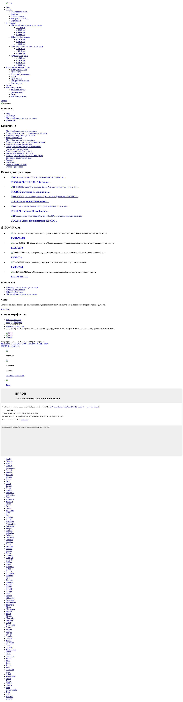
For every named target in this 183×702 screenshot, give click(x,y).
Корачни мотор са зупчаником (19, 144)
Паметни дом (16, 83)
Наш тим (15, 14)
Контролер (10, 162)
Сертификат (16, 21)
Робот (13, 76)
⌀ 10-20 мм (20, 58)
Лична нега (16, 72)
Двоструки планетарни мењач (18, 158)
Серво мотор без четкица (16, 165)
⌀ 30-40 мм (20, 32)
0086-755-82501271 (14, 322)
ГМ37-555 (16, 257)
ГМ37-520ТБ (18, 238)
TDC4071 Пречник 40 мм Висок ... (29, 211)
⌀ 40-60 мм (20, 35)
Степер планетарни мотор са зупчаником (23, 147)
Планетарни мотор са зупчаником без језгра (24, 156)
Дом (8, 7)
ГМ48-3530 (17, 267)
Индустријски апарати (20, 74)
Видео (8, 85)
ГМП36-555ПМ (19, 276)
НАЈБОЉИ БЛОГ (19, 344)
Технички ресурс (18, 90)
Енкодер (9, 160)
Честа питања (17, 92)
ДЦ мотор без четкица (20, 37)
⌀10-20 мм (20, 28)
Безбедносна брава (19, 69)
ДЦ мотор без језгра (19, 56)
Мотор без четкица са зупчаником (20, 140)
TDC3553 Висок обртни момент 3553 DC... (34, 220)
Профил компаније (19, 12)
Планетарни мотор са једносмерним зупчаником (26, 133)
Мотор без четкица (14, 138)
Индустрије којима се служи (18, 67)
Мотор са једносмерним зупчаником (26, 25)
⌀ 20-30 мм (20, 30)
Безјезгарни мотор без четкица (19, 151)
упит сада (5, 309)
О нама (9, 9)
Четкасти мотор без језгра (17, 149)
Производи (10, 23)
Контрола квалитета (19, 18)
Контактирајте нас (14, 87)
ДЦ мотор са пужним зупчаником (20, 135)
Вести (13, 94)
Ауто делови (16, 78)
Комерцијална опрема (20, 81)
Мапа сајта (5, 344)
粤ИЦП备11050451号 (10, 346)
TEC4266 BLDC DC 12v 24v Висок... (30, 182)
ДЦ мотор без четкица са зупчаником (27, 46)
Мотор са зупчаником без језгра (19, 153)
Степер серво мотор (14, 167)
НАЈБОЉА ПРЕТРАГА (38, 344)
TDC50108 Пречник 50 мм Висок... (30, 201)
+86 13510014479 (13, 320)
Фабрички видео (18, 16)
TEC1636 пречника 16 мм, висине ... (30, 192)
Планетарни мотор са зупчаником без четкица (25, 142)
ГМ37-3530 (17, 247)
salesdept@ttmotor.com (15, 326)
